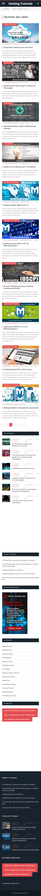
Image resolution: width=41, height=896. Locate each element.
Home (14, 9)
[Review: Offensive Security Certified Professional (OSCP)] (20, 271)
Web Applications (7, 692)
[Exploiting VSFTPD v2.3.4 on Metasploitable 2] (20, 312)
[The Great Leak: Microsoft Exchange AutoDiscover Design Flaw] (6, 487)
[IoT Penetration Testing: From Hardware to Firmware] (6, 441)
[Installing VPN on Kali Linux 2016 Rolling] (6, 847)
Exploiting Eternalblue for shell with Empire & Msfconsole (24, 839)
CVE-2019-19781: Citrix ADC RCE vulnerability (16, 808)
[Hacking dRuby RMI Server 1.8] (20, 190)
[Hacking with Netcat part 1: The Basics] (20, 152)
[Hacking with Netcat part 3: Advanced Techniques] (20, 71)
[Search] (38, 3)
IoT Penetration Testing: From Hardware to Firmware (22, 445)
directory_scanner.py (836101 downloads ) (20, 711)
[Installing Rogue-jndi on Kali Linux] (6, 466)
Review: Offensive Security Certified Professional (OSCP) (18, 287)
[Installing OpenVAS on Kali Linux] (20, 355)
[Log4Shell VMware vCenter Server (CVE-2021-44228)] (6, 476)
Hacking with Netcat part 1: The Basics (20, 167)
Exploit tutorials (7, 650)
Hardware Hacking (8, 665)
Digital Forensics (7, 646)
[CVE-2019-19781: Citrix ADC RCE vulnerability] (6, 498)
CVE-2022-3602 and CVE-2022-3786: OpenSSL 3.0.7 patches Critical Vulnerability (24, 457)
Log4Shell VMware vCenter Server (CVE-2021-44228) (18, 574)
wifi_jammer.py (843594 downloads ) (17, 719)
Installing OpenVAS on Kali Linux (18, 369)
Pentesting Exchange (9, 684)
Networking (8, 63)
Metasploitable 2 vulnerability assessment (21, 408)
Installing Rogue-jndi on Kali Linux (23, 468)
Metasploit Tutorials (11, 182)
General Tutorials (10, 24)
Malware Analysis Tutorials (10, 673)
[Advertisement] (20, 527)
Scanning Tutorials (10, 346)
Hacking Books (7, 658)
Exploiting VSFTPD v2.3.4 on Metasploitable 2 (16, 328)
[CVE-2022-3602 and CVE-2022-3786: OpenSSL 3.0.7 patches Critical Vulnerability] (6, 453)
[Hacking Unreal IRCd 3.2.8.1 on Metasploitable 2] (20, 229)
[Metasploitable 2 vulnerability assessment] (20, 393)
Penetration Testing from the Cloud (18, 47)
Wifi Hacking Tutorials (9, 696)
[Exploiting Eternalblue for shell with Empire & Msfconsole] (6, 836)
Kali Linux (20, 9)
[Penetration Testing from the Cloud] (20, 33)
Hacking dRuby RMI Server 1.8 (16, 205)
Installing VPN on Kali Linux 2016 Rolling (25, 850)
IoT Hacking (5, 669)
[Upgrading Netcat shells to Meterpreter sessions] (20, 111)
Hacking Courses (9, 263)
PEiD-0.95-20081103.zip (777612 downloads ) (20, 715)
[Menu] (3, 3)
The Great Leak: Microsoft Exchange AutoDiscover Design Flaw (24, 490)
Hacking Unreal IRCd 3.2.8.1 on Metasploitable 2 (16, 244)
